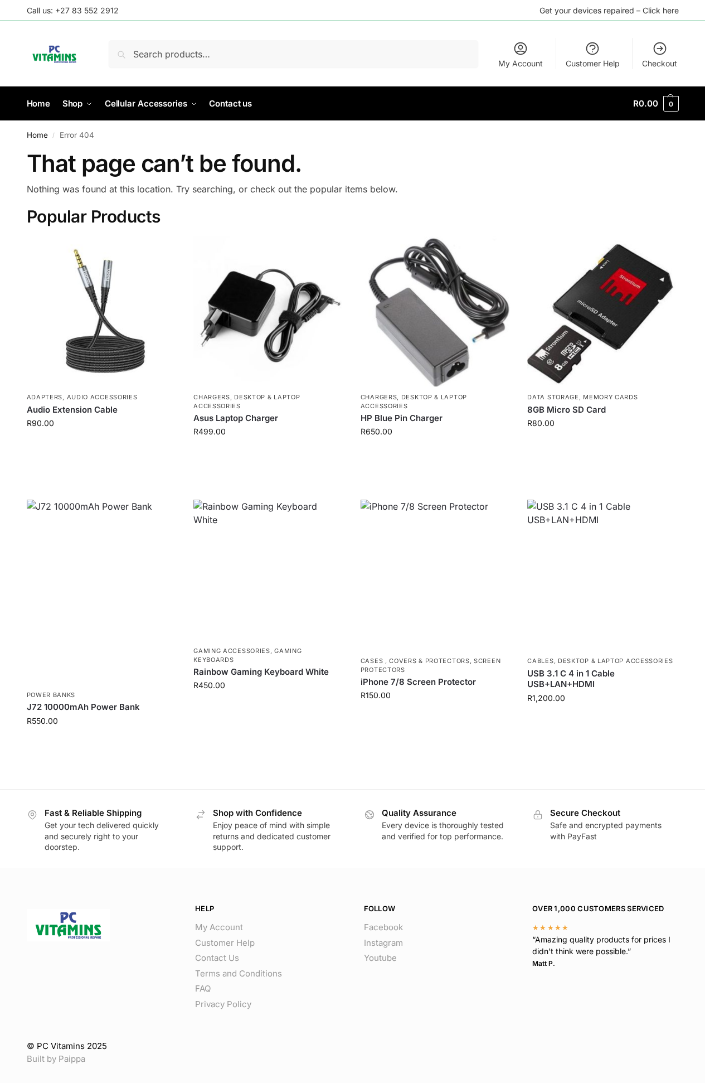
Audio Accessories (102, 397)
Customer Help (593, 63)
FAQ (203, 988)
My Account (520, 63)
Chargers (211, 397)
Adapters (45, 397)
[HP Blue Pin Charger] (436, 311)
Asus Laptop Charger (235, 418)
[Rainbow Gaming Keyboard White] (268, 570)
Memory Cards (610, 397)
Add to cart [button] (101, 446)
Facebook (383, 927)
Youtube (380, 958)
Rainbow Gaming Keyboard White (261, 671)
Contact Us (217, 958)
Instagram (383, 942)
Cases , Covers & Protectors (415, 661)
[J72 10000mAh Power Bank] (102, 592)
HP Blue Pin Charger (402, 418)
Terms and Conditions (238, 973)
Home (37, 134)
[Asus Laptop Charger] (268, 311)
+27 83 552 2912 (87, 10)
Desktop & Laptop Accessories (615, 661)
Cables (540, 661)
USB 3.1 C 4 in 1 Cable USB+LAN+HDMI (571, 679)
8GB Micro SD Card (566, 409)
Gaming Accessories (231, 651)
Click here (661, 10)
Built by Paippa (56, 1058)
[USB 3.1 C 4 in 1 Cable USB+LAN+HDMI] (602, 575)
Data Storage (552, 397)
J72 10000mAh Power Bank (83, 707)
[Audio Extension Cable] (102, 311)
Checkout (659, 63)
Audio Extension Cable (72, 409)
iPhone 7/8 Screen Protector (418, 681)
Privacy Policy (223, 1004)
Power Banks (51, 695)
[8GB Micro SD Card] (602, 311)
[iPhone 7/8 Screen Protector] (436, 575)
